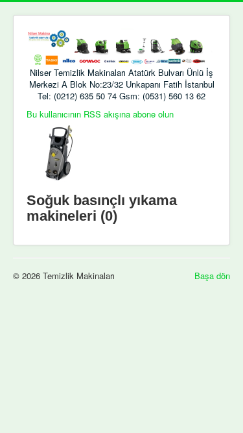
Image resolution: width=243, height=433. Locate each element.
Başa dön (212, 275)
